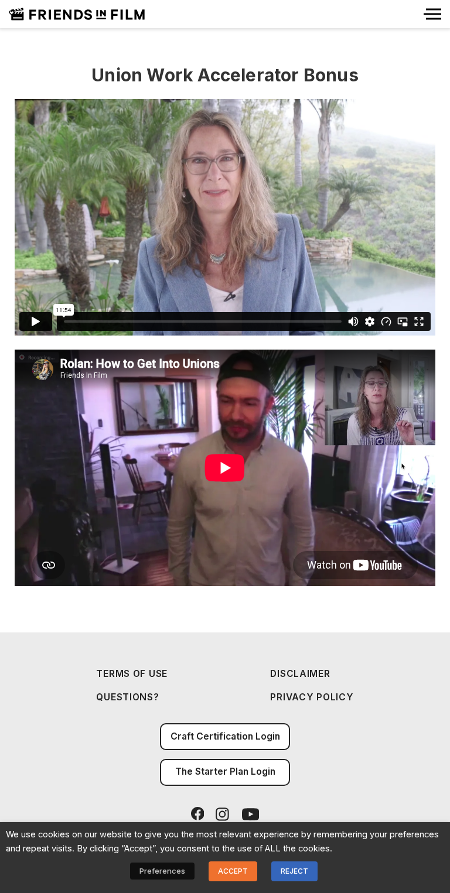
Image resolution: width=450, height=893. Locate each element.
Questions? (127, 697)
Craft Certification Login (225, 736)
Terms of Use (132, 673)
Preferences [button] (162, 870)
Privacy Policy (311, 697)
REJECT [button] (294, 871)
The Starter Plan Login (225, 771)
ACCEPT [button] (233, 871)
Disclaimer (300, 673)
